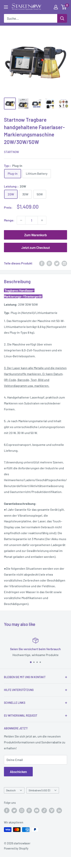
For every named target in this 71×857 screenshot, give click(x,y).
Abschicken (18, 772)
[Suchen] (62, 18)
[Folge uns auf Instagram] (21, 810)
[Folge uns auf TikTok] (44, 810)
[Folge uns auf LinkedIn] (59, 810)
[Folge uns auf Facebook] (6, 810)
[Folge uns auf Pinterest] (29, 810)
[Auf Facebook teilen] (42, 263)
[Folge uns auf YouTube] (36, 810)
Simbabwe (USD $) (39, 790)
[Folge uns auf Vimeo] (51, 810)
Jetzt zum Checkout (35, 247)
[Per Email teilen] (64, 263)
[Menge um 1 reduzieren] (21, 220)
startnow (11, 152)
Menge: (9, 220)
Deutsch (11, 790)
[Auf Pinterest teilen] (49, 263)
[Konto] (56, 7)
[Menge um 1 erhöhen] (42, 220)
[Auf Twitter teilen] (57, 263)
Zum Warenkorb (35, 235)
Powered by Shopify (16, 848)
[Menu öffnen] (6, 7)
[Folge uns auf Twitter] (14, 810)
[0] (63, 7)
